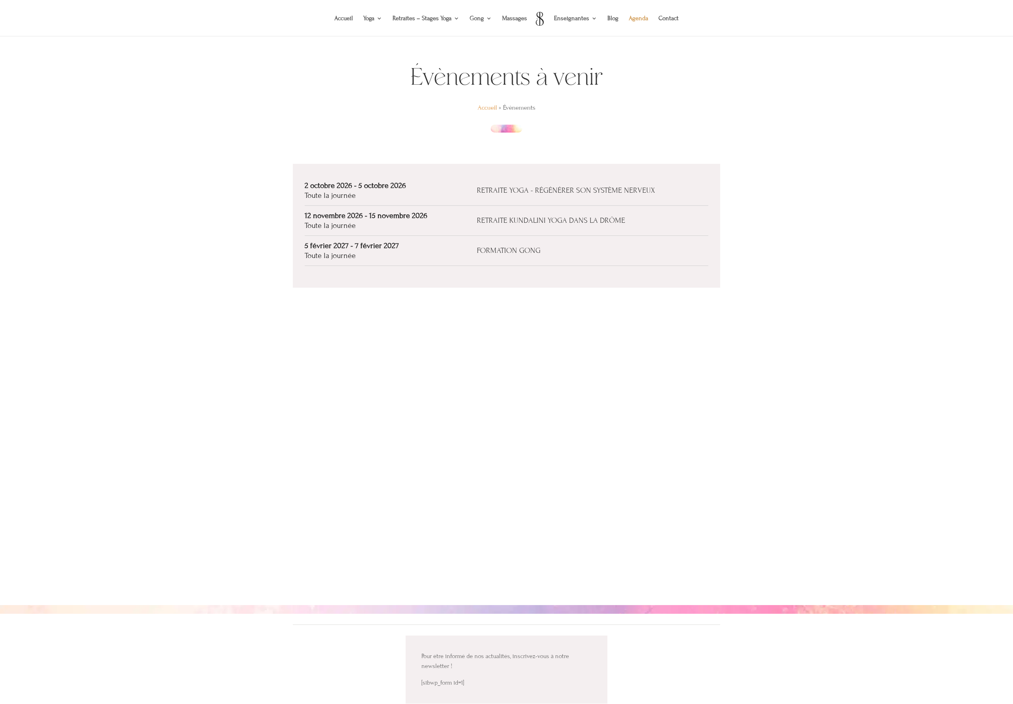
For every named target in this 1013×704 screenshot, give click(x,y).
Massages (514, 18)
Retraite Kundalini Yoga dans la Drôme (551, 220)
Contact (668, 18)
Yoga (368, 18)
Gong (477, 18)
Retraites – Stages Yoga (422, 18)
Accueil (343, 18)
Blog (612, 18)
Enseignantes (571, 18)
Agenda (638, 18)
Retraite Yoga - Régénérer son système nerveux (566, 190)
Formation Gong (509, 250)
